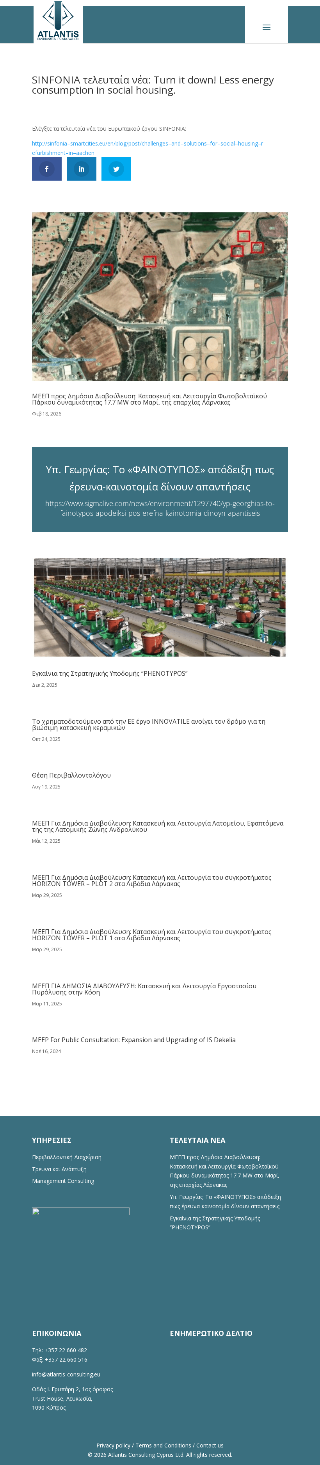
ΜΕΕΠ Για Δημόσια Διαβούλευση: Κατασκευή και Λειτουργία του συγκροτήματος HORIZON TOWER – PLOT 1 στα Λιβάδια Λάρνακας (152, 934)
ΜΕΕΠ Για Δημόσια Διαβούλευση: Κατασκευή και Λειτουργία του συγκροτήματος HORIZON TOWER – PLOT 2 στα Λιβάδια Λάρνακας (152, 880)
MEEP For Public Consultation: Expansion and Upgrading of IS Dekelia (134, 1039)
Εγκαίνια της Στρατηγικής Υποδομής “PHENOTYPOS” (110, 673)
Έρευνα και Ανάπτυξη (59, 1169)
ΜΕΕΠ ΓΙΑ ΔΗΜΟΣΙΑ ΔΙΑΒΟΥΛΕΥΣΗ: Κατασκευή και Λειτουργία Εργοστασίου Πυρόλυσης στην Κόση (144, 989)
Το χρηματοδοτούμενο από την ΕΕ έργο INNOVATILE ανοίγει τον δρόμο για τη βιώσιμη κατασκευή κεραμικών (148, 724)
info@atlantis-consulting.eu (66, 1374)
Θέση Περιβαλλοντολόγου (71, 775)
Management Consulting (63, 1180)
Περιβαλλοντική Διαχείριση (66, 1157)
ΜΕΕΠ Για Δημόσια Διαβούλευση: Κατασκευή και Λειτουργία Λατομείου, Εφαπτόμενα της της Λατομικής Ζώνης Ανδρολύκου (157, 826)
